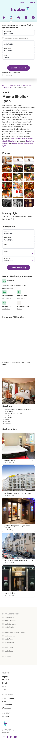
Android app (7, 705)
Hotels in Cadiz (7, 651)
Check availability (18, 267)
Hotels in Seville (8, 627)
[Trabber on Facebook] (7, 738)
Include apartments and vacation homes (16, 38)
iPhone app (6, 708)
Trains (4, 689)
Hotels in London (8, 648)
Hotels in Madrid (8, 618)
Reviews (19, 309)
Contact (5, 717)
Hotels (4, 683)
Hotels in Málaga (8, 642)
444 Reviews (6, 309)
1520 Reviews (21, 298)
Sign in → (32, 2)
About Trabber (8, 698)
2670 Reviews (6, 298)
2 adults (6, 58)
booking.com (8, 75)
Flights (5, 677)
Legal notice (6, 732)
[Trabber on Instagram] (4, 738)
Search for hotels (18, 68)
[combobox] (18, 33)
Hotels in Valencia (8, 636)
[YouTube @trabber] (15, 738)
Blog (4, 702)
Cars (4, 686)
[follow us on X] (11, 738)
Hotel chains (6, 657)
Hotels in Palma (7, 639)
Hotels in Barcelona (9, 621)
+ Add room (5, 62)
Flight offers (7, 680)
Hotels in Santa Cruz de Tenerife (13, 633)
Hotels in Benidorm (9, 624)
